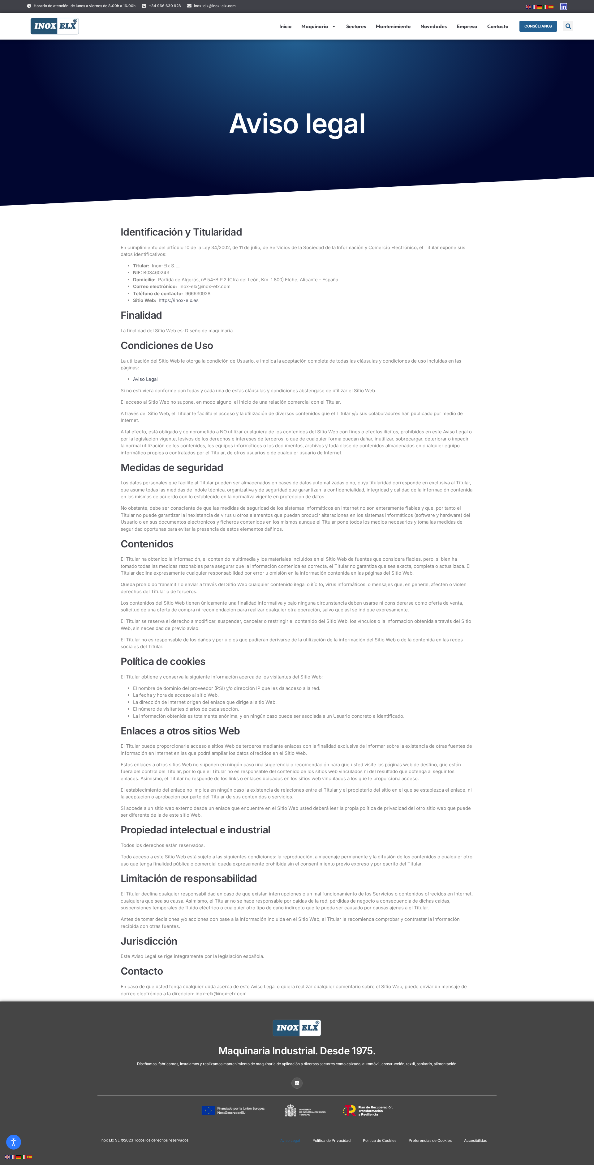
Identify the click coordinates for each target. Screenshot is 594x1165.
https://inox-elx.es (179, 300)
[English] (529, 6)
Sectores (356, 26)
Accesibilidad (475, 1140)
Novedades (433, 26)
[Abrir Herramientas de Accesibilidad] (13, 1142)
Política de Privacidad (331, 1140)
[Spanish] (551, 6)
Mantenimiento (393, 26)
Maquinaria (314, 26)
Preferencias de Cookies (430, 1140)
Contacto (497, 26)
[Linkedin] (563, 6)
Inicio (285, 26)
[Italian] (546, 6)
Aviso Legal (145, 379)
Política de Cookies (379, 1140)
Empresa (467, 26)
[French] (534, 6)
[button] (568, 26)
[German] (540, 6)
